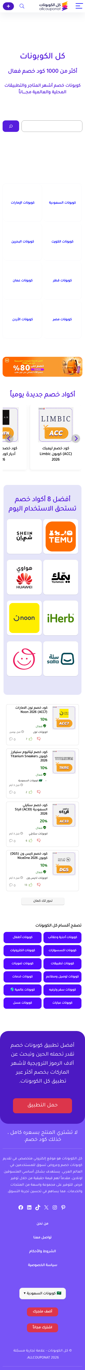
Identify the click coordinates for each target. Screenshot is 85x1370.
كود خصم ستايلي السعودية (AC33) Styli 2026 (31, 810)
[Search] (22, 6)
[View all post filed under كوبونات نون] (24, 617)
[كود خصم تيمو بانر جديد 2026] (42, 367)
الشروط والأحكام (42, 1252)
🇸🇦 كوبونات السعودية (30, 781)
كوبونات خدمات (22, 977)
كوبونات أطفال (23, 937)
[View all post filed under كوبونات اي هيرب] (60, 617)
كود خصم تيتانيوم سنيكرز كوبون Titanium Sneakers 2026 (29, 757)
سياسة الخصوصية (42, 1265)
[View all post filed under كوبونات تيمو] (60, 536)
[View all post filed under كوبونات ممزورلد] (24, 658)
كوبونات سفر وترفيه (62, 990)
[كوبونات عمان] (23, 280)
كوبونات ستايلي (38, 834)
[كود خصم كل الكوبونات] (64, 718)
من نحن (42, 1224)
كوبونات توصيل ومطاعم (62, 977)
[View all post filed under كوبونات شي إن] (24, 536)
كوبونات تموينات (23, 963)
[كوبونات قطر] (62, 280)
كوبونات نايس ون (36, 878)
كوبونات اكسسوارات (62, 950)
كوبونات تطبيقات (62, 963)
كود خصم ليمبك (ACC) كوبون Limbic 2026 (56, 454)
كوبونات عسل (22, 1003)
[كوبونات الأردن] (23, 319)
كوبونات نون (40, 732)
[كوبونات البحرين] (23, 242)
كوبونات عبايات (62, 1003)
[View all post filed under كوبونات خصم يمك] (60, 577)
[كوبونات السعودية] (62, 203)
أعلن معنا (8, 6)
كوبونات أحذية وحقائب (62, 937)
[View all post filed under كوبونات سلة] (60, 658)
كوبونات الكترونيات (22, 950)
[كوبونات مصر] (62, 319)
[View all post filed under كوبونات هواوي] (24, 577)
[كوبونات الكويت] (62, 242)
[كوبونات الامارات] (23, 203)
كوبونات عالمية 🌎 (22, 990)
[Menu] (79, 6)
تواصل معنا (42, 1238)
